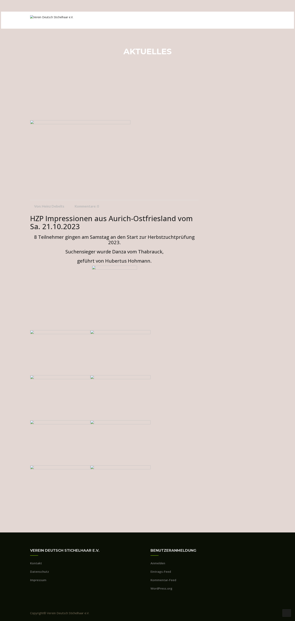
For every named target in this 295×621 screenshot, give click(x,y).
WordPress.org (161, 588)
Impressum (38, 580)
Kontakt (36, 563)
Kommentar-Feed (163, 580)
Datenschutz (39, 572)
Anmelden (158, 563)
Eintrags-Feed (161, 572)
